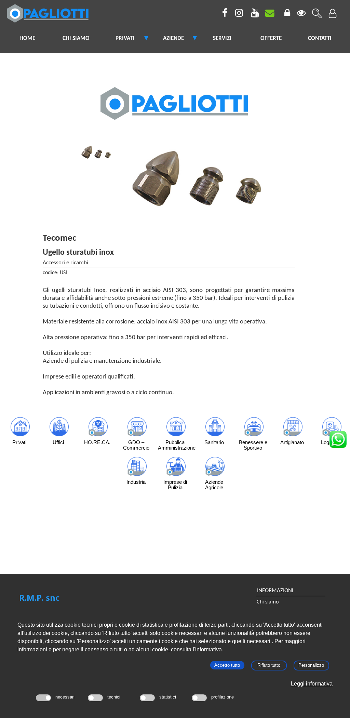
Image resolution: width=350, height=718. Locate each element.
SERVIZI (222, 38)
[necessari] (43, 697)
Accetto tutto (227, 665)
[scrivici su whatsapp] (336, 437)
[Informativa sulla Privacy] (285, 14)
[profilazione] (199, 697)
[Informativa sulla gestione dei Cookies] (301, 14)
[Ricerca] (316, 10)
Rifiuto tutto (268, 665)
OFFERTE (271, 38)
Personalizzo (311, 665)
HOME (27, 38)
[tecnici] (95, 697)
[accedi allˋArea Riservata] (332, 10)
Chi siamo (268, 602)
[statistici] (147, 697)
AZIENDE (173, 38)
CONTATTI (320, 38)
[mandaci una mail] (269, 14)
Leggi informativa (312, 684)
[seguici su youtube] (253, 14)
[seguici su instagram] (238, 14)
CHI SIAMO (76, 38)
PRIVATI (125, 38)
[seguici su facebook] (222, 14)
